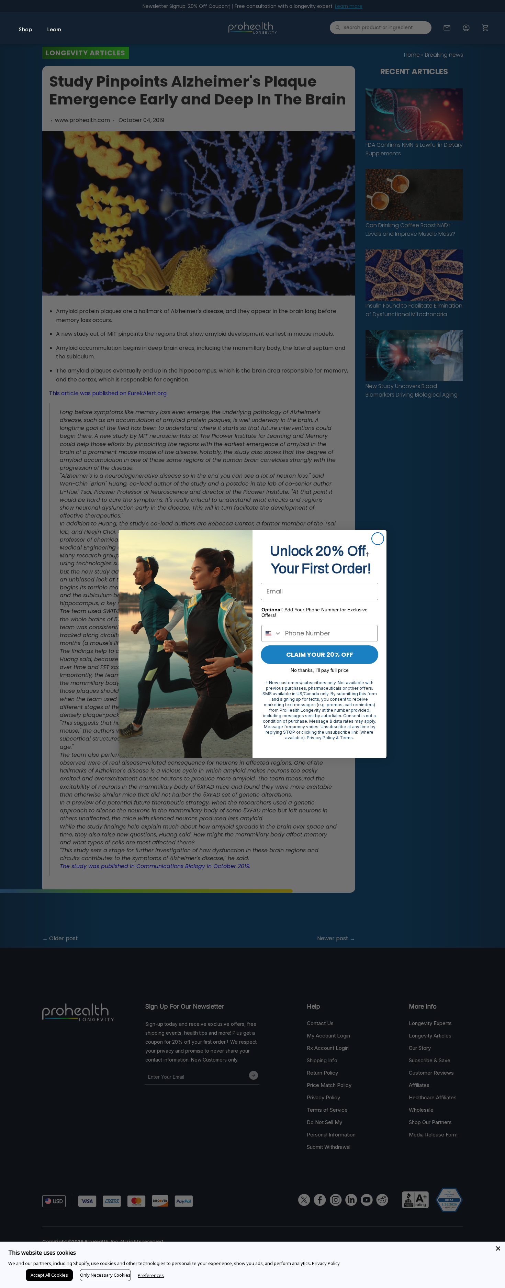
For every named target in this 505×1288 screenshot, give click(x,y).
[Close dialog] (378, 539)
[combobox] (272, 633)
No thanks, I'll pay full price (320, 670)
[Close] (498, 1248)
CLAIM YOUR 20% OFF (319, 654)
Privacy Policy (326, 1263)
